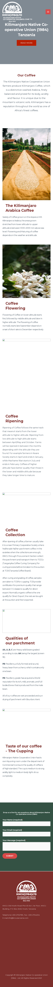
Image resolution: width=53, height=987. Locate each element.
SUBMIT (9, 856)
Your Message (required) (14, 840)
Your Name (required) (13, 820)
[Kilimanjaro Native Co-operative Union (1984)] (12, 12)
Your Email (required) (13, 830)
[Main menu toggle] (48, 11)
